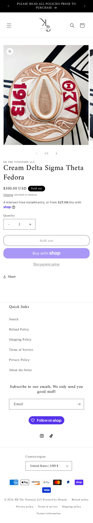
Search (14, 319)
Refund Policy (19, 329)
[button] (9, 25)
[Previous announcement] (8, 6)
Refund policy (80, 499)
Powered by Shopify (55, 499)
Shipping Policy (20, 339)
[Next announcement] (85, 6)
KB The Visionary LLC (28, 499)
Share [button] (12, 276)
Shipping (8, 194)
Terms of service (48, 506)
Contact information (49, 513)
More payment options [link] (46, 264)
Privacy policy (25, 506)
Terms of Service (21, 349)
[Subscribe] (79, 404)
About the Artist (20, 370)
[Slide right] (56, 153)
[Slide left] (37, 153)
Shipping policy (71, 506)
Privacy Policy (19, 360)
